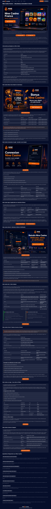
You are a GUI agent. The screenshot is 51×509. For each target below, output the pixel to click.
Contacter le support (25, 450)
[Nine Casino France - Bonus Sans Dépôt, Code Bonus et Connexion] (25, 18)
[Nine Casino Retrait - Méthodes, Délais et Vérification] (25, 241)
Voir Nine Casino (20, 35)
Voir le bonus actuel (25, 112)
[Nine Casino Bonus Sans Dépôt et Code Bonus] (25, 99)
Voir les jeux (25, 424)
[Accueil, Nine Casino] (6, 1)
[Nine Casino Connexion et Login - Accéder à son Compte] (25, 156)
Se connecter (30, 35)
